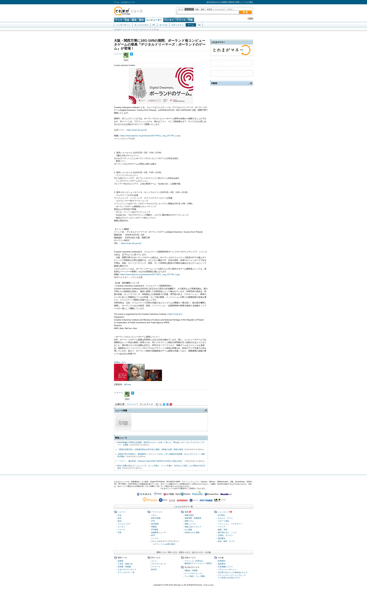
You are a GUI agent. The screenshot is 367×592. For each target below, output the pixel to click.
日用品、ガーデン (225, 535)
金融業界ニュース (158, 532)
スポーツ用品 (223, 521)
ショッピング (219, 9)
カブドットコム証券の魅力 (164, 544)
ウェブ (180, 9)
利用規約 (221, 561)
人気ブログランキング (127, 569)
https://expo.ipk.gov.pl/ (137, 130)
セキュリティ (178, 25)
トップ (118, 20)
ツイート (118, 54)
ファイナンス (156, 512)
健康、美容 (222, 530)
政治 (141, 20)
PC (154, 25)
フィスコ (155, 538)
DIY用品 (221, 515)
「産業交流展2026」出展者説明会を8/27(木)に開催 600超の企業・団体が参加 (150, 449)
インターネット (123, 25)
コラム (154, 515)
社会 (127, 20)
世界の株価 (155, 518)
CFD (153, 521)
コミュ (154, 561)
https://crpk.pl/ (174, 314)
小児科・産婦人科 (125, 564)
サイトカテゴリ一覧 (126, 572)
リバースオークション (194, 573)
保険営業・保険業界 (193, 518)
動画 (202, 9)
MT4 (153, 535)
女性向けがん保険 (192, 532)
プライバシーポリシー (227, 569)
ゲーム (191, 25)
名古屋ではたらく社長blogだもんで (232, 572)
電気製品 (221, 538)
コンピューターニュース (141, 29)
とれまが (117, 29)
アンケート (155, 567)
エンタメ (169, 20)
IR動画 (154, 527)
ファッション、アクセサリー (230, 524)
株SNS (154, 569)
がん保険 (188, 530)
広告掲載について (225, 567)
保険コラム (189, 521)
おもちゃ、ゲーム (225, 518)
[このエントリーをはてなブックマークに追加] (131, 54)
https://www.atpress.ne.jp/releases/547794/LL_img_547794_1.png (150, 135)
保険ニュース (190, 524)
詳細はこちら (120, 362)
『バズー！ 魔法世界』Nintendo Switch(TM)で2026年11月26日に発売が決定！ (150, 461)
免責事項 (221, 564)
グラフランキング (158, 564)
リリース (181, 20)
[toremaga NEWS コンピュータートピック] (250, 18)
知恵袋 (209, 9)
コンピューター (154, 20)
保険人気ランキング (193, 527)
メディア (221, 527)
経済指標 (155, 524)
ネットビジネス (141, 25)
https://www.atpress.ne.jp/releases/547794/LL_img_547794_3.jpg (150, 274)
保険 (186, 512)
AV (199, 25)
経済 (134, 20)
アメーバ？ (132, 404)
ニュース (189, 9)
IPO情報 (154, 530)
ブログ (229, 9)
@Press (127, 384)
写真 (190, 20)
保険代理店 (189, 515)
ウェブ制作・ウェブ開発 (195, 576)
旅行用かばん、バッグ (227, 532)
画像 (197, 9)
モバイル (163, 25)
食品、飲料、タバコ (226, 541)
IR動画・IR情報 (191, 570)
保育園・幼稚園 (124, 567)
